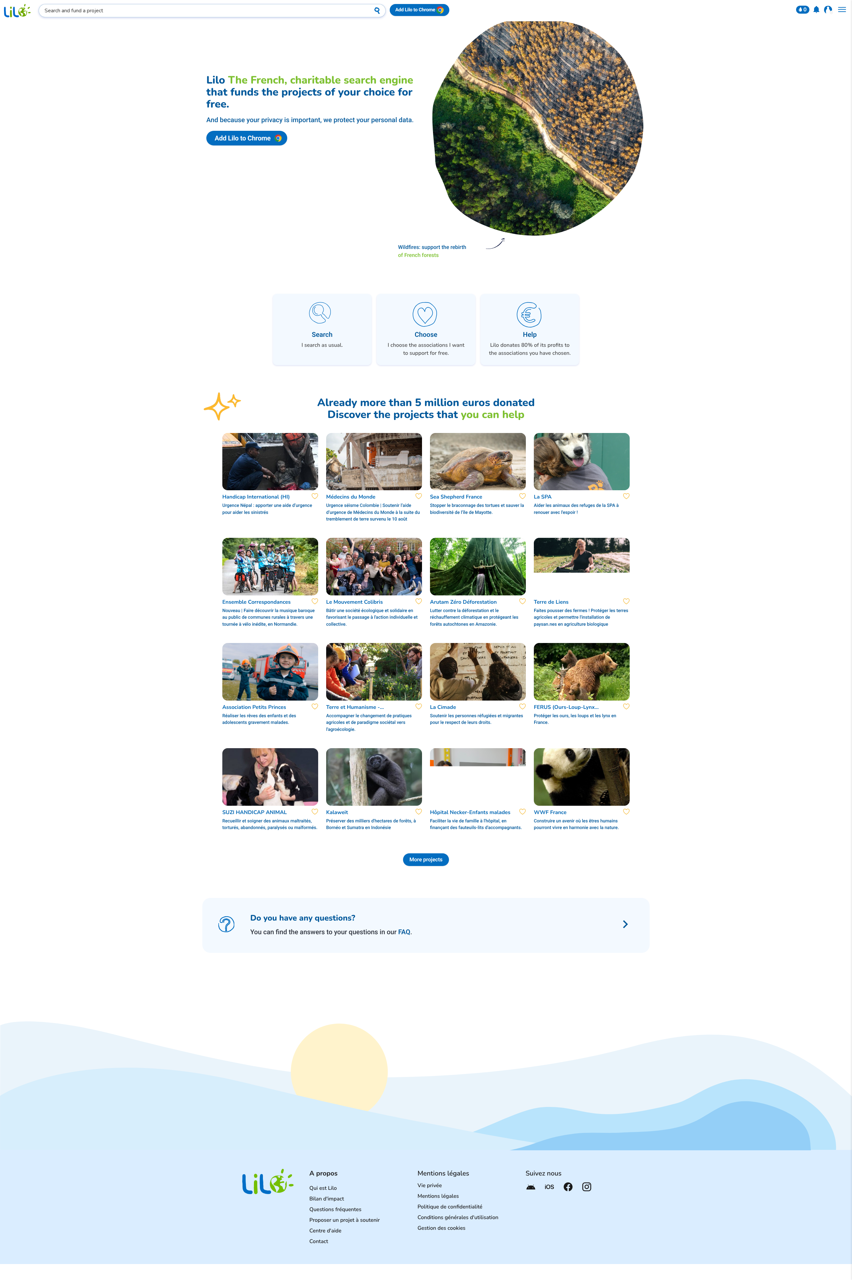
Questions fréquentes (335, 1209)
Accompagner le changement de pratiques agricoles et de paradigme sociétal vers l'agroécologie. (369, 722)
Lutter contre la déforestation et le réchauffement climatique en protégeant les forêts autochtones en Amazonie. (474, 617)
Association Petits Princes (254, 707)
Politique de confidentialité (449, 1206)
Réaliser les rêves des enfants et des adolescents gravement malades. (259, 719)
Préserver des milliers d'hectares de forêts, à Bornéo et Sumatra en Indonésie (371, 824)
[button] (802, 10)
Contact (319, 1241)
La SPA (542, 497)
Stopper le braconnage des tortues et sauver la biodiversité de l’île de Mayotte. (477, 509)
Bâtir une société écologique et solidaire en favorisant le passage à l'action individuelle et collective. (372, 617)
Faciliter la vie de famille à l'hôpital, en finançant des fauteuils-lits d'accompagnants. (476, 824)
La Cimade (443, 707)
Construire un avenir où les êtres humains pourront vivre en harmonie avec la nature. (576, 824)
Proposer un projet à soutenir (345, 1220)
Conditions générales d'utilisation (457, 1217)
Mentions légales (438, 1196)
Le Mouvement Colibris (354, 602)
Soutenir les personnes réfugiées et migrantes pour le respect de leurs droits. (476, 719)
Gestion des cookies (441, 1228)
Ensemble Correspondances (256, 602)
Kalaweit (337, 812)
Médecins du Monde (350, 497)
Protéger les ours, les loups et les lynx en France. (575, 719)
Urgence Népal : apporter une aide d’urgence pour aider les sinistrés (267, 509)
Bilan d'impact (327, 1198)
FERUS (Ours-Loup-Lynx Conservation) (564, 707)
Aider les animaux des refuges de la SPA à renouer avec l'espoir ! (576, 509)
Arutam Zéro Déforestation (463, 602)
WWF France (550, 812)
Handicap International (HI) (256, 497)
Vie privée (429, 1185)
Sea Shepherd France (456, 497)
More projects (425, 859)
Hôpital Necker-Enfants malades (470, 812)
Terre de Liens (551, 602)
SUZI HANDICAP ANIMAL (254, 812)
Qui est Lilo (323, 1188)
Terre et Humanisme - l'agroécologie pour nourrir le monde (362, 707)
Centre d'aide (325, 1230)
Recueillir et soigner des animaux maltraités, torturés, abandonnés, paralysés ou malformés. (270, 824)
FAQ (404, 932)
